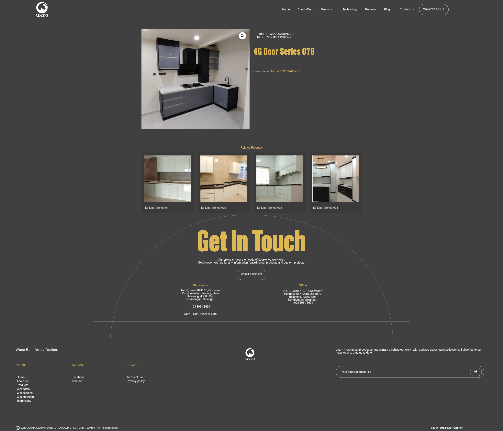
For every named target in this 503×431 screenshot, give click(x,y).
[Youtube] (98, 382)
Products (327, 9)
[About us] (43, 382)
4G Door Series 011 (157, 207)
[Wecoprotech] (43, 397)
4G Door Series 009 (213, 207)
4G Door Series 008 (269, 207)
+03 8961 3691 (200, 306)
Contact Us (407, 9)
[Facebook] (98, 378)
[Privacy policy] (153, 382)
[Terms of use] (153, 378)
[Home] (43, 378)
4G (258, 36)
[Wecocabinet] (43, 393)
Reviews (370, 9)
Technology (350, 9)
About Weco (305, 9)
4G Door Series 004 (325, 207)
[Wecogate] (43, 389)
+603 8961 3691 (302, 302)
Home (286, 9)
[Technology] (43, 401)
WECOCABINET (281, 33)
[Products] (43, 386)
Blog (387, 9)
